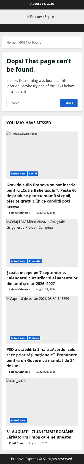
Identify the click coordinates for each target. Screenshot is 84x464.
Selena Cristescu (19, 212)
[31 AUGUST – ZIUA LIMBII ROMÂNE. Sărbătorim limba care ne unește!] (42, 402)
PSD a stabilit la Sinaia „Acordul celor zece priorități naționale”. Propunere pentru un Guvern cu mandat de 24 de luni (41, 357)
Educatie (34, 261)
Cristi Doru (16, 443)
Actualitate (18, 173)
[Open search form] (76, 28)
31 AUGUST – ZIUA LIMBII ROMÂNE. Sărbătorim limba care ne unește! (40, 434)
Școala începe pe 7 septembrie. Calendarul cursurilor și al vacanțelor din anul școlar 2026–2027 (42, 278)
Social (33, 173)
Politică (34, 338)
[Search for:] (33, 103)
